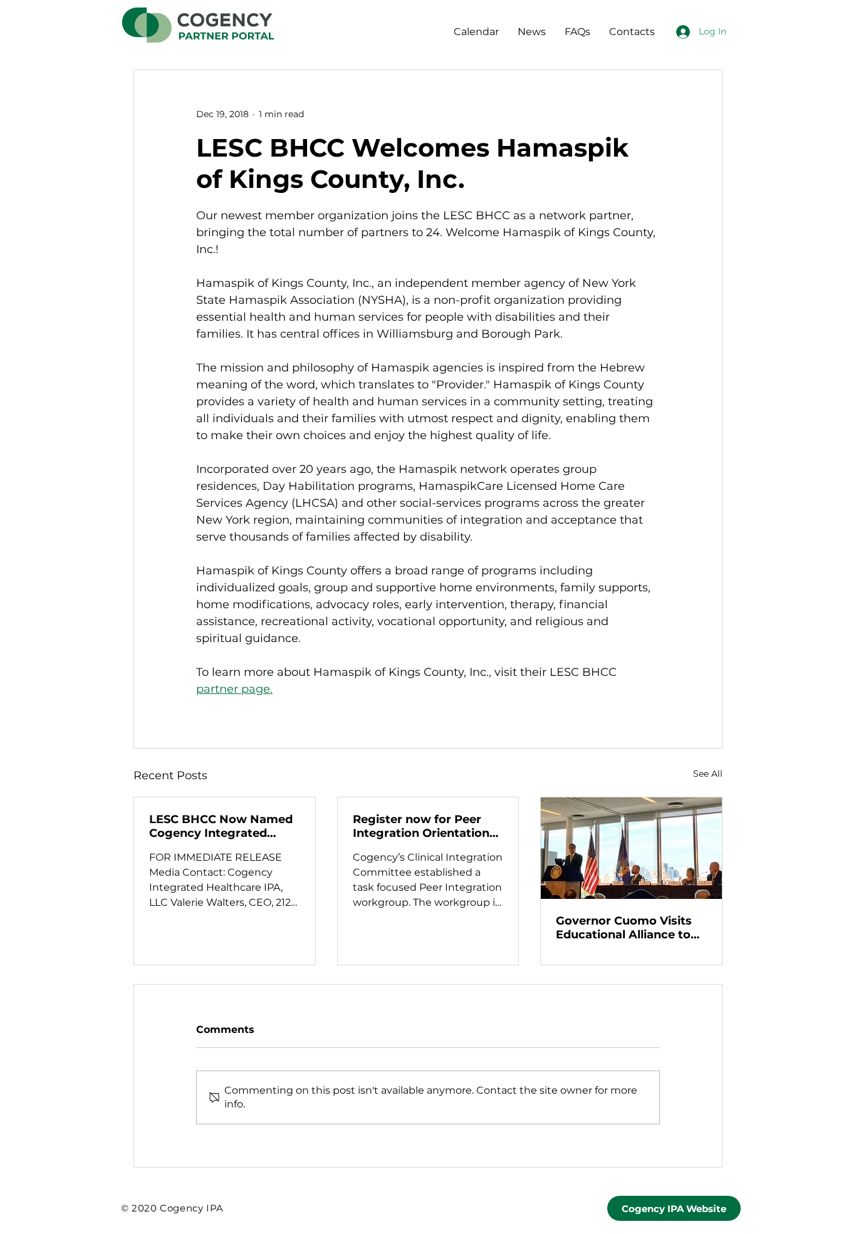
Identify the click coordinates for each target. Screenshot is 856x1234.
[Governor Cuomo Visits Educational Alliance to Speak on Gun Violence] (631, 848)
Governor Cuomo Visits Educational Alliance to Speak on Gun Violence (624, 927)
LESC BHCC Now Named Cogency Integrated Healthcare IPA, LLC (221, 826)
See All (708, 773)
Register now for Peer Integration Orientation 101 (421, 826)
